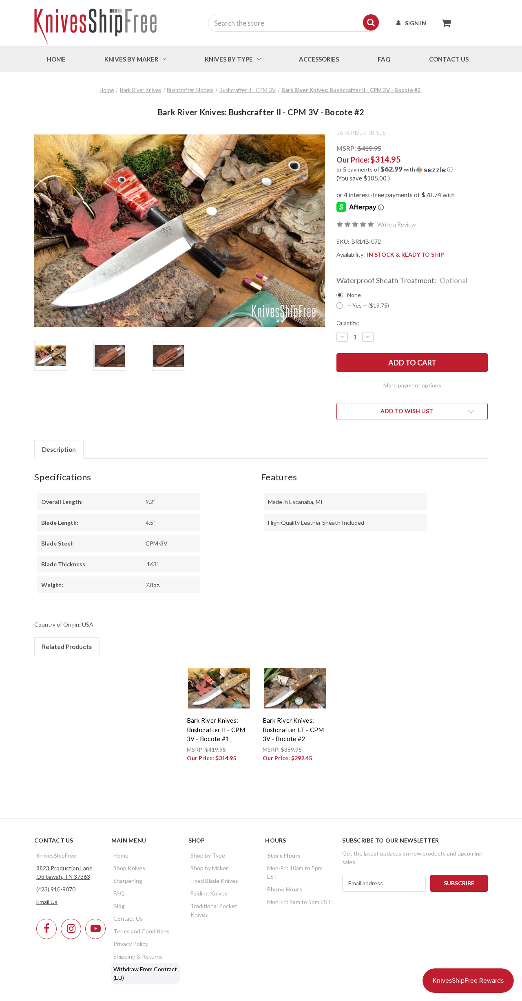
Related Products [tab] (67, 646)
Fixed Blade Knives (214, 880)
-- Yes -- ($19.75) (368, 305)
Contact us (449, 59)
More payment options (412, 385)
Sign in (415, 23)
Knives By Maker (131, 59)
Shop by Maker (209, 868)
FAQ (384, 59)
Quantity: (347, 323)
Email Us (47, 901)
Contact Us (128, 918)
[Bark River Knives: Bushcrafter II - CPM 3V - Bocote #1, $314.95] (219, 688)
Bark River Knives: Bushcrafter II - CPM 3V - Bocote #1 (216, 729)
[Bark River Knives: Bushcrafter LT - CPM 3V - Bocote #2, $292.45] (295, 688)
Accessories (319, 59)
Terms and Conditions (141, 931)
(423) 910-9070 (55, 889)
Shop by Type (207, 855)
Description (59, 449)
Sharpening (127, 880)
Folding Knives (209, 893)
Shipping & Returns (138, 956)
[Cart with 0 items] (444, 23)
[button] (412, 169)
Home (56, 59)
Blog (119, 905)
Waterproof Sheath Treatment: (401, 280)
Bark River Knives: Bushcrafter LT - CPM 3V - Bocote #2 (293, 729)
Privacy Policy (130, 943)
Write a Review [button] (396, 224)
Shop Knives (129, 868)
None (354, 294)
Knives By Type (229, 59)
